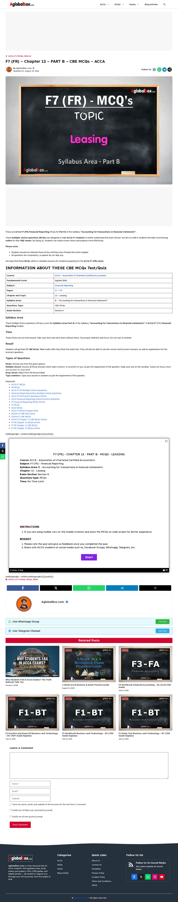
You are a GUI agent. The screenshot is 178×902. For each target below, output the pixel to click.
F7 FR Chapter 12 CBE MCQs (24, 425)
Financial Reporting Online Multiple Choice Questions (36, 393)
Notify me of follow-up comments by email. (32, 810)
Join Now (162, 621)
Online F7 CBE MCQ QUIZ (23, 413)
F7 (15, 56)
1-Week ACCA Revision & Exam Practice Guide (85, 685)
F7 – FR (58, 290)
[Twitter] (2, 451)
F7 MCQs (15, 405)
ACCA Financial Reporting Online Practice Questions (35, 399)
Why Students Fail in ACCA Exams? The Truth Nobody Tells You (28, 680)
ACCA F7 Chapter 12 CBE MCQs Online (29, 419)
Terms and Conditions (101, 881)
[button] (164, 4)
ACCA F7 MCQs (18, 384)
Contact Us (97, 865)
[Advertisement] (89, 31)
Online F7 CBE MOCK (21, 416)
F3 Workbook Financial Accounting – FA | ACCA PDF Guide (145, 686)
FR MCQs (15, 387)
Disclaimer (96, 869)
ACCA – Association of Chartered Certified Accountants (80, 275)
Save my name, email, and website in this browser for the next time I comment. (49, 804)
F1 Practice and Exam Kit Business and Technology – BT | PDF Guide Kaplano (32, 734)
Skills (27, 56)
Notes (133, 4)
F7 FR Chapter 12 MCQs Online (25, 422)
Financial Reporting (64, 285)
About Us (96, 860)
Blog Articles (151, 4)
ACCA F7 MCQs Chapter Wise (24, 410)
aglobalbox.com (81, 898)
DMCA (94, 885)
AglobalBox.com (24, 68)
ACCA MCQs (17, 407)
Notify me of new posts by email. (27, 816)
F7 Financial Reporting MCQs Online (28, 402)
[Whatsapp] (2, 456)
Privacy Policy (98, 873)
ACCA (103, 4)
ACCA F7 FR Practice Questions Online (29, 396)
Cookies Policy (98, 877)
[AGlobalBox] (22, 4)
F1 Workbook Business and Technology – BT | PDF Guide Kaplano (88, 734)
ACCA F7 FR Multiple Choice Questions (29, 390)
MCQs (118, 4)
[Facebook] (2, 445)
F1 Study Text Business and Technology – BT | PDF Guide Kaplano (144, 734)
